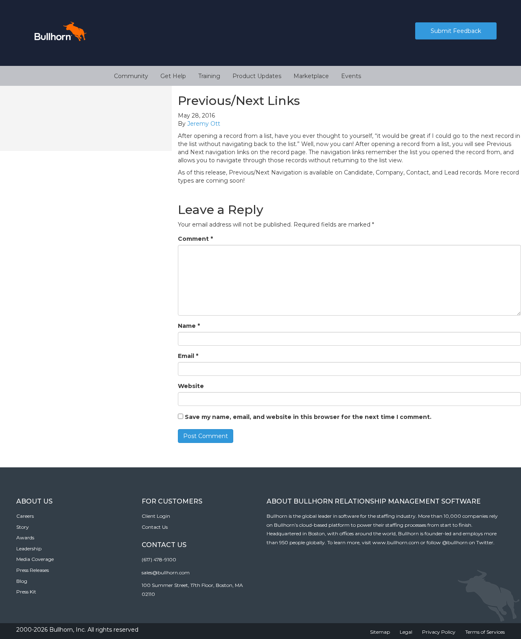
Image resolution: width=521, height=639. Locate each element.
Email (188, 356)
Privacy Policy (438, 632)
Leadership (29, 548)
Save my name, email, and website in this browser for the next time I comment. (308, 417)
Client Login (156, 516)
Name (189, 325)
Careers (25, 516)
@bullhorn (455, 542)
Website (191, 386)
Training (209, 76)
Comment (195, 238)
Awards (25, 537)
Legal (406, 632)
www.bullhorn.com (395, 542)
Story (22, 527)
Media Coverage (35, 559)
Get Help (173, 76)
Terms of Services (485, 632)
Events (351, 76)
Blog (21, 581)
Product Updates (256, 76)
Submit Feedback (456, 31)
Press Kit (26, 592)
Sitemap (380, 632)
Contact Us (155, 527)
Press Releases (32, 570)
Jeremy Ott (203, 123)
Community (131, 76)
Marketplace (311, 76)
